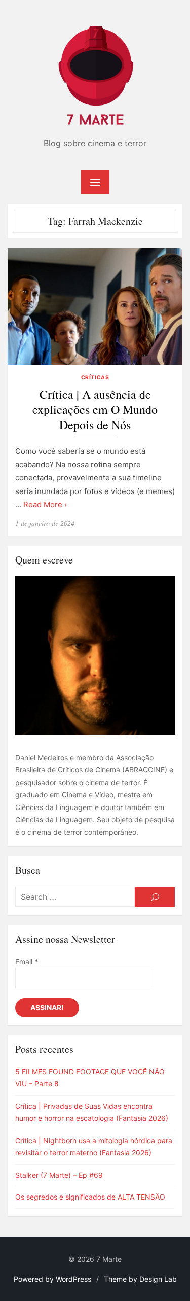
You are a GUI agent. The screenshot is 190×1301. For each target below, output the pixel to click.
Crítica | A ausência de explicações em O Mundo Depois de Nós (95, 409)
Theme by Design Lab (140, 1279)
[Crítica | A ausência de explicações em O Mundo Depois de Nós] (95, 306)
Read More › (45, 504)
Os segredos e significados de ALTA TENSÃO (90, 1196)
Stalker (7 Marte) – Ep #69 (59, 1175)
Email (27, 961)
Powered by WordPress (52, 1279)
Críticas (95, 377)
